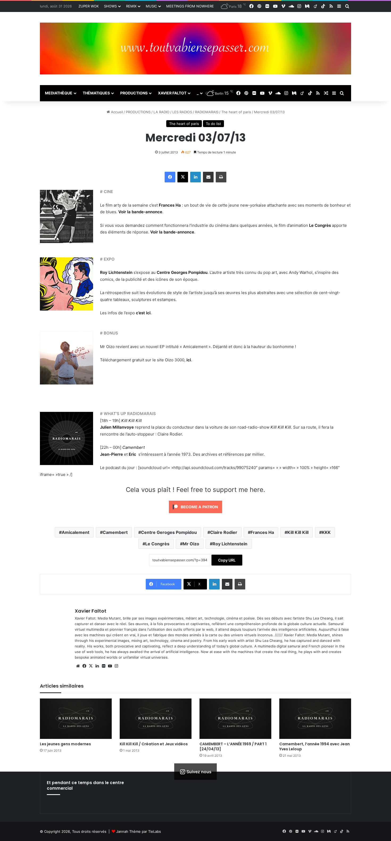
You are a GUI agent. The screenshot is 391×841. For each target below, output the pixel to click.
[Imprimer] (221, 177)
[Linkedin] (195, 177)
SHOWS (110, 6)
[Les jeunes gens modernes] (76, 718)
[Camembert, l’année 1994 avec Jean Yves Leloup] (315, 718)
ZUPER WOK (88, 6)
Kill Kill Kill (281, 427)
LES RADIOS (182, 112)
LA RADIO (161, 112)
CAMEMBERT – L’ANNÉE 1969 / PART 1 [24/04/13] (233, 746)
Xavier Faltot (90, 611)
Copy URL (227, 560)
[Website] (78, 666)
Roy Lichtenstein (116, 272)
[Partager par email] (208, 177)
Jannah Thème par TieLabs (138, 831)
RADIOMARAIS (206, 112)
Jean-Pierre (111, 454)
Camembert (115, 532)
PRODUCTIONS (134, 93)
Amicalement (75, 532)
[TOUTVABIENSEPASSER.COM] (195, 48)
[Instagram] (116, 666)
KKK (326, 532)
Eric (133, 454)
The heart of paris (236, 112)
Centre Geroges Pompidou (169, 532)
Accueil (116, 112)
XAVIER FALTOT (172, 93)
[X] (182, 177)
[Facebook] (170, 177)
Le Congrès (157, 543)
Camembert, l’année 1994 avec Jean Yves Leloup (314, 746)
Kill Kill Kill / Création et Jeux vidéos (154, 744)
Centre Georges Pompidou (182, 272)
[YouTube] (110, 666)
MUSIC (151, 6)
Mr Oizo (191, 543)
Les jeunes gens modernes (65, 744)
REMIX (131, 6)
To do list (213, 124)
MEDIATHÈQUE (58, 93)
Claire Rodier (223, 532)
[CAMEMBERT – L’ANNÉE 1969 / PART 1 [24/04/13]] (235, 718)
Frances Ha (262, 532)
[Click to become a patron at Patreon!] (195, 514)
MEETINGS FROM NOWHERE (190, 6)
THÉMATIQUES (96, 93)
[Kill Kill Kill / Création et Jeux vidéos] (156, 718)
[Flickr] (103, 666)
